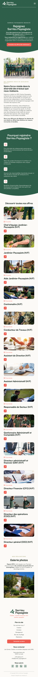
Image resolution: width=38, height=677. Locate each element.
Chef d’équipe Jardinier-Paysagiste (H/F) (16, 226)
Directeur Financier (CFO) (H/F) (19, 488)
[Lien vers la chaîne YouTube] (25, 666)
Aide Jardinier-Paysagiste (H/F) (19, 278)
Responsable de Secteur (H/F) (18, 407)
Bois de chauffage (19, 634)
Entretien (19, 630)
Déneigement (19, 632)
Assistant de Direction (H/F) (17, 355)
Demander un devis (19, 641)
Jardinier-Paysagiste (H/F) (16, 253)
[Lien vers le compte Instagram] (16, 666)
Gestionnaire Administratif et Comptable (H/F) (17, 434)
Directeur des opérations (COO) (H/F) (16, 515)
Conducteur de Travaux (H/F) (18, 330)
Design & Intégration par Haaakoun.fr (19, 675)
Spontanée (9, 301)
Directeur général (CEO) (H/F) (18, 542)
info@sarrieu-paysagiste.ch (19, 658)
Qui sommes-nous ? (19, 625)
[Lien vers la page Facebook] (12, 666)
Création (19, 627)
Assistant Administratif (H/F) (17, 381)
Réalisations (19, 637)
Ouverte (8, 221)
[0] (5, 231)
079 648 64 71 (19, 657)
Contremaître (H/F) (13, 304)
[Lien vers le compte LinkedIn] (21, 666)
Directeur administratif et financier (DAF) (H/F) (16, 461)
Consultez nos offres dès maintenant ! (19, 44)
